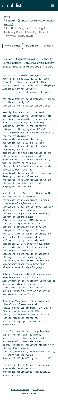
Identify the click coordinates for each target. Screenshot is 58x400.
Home (6, 17)
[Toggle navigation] (53, 6)
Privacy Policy (39, 389)
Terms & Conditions (20, 389)
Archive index (12, 45)
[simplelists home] (12, 5)
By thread (32, 45)
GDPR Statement (29, 393)
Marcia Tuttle (17, 66)
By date (48, 45)
